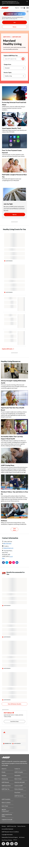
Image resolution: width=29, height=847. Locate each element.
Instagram (13, 562)
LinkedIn (17, 562)
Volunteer (4, 775)
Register (17, 7)
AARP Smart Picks (6, 785)
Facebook (3, 562)
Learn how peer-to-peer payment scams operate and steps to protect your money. (13, 155)
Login (21, 7)
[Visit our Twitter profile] (7, 843)
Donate (3, 772)
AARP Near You (5, 789)
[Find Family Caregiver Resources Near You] (14, 165)
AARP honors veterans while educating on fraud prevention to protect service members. (13, 108)
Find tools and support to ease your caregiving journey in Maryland (11, 179)
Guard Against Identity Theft (11, 128)
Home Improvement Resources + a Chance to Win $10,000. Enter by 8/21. (10, 2)
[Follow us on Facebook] (3, 843)
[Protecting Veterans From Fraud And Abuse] (14, 93)
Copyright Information (7, 834)
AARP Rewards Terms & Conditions (10, 831)
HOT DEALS (8, 713)
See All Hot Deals (14, 721)
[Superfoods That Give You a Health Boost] (14, 398)
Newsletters (17, 775)
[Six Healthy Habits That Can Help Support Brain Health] (14, 426)
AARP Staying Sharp (7, 465)
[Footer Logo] (14, 757)
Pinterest (10, 562)
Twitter (6, 562)
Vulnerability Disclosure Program (10, 837)
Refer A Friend (17, 778)
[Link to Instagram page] (12, 843)
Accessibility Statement (7, 829)
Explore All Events (7, 349)
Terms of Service (21, 826)
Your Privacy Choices (7, 840)
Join (14, 22)
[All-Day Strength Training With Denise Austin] (14, 370)
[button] (27, 7)
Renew (14, 26)
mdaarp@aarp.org (8, 548)
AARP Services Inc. (19, 795)
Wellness (4, 520)
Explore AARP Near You (11, 55)
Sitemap (4, 826)
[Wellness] (14, 510)
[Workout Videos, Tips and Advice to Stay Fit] (14, 482)
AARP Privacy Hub (11, 826)
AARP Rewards (5, 782)
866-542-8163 (7, 543)
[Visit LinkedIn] (16, 843)
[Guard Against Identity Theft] (14, 119)
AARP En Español (18, 772)
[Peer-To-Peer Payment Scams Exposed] (14, 141)
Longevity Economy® (7, 819)
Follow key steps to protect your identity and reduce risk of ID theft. (14, 131)
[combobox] (14, 59)
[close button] (27, 11)
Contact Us (17, 768)
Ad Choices (21, 837)
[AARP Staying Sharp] (14, 455)
